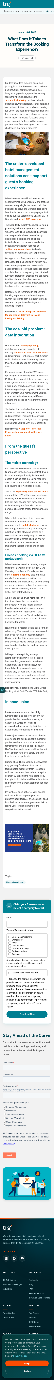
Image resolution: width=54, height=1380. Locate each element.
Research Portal (36, 1293)
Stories (7, 1306)
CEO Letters (8, 1317)
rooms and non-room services (31, 352)
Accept (27, 1363)
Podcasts (33, 1280)
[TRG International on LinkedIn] (6, 1258)
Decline (27, 1371)
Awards (32, 1317)
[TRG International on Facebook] (14, 1258)
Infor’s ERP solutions (30, 219)
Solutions (9, 1273)
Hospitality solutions (15, 882)
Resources (35, 1273)
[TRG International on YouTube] (22, 1258)
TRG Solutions (9, 1280)
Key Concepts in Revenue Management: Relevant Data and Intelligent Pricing (25, 315)
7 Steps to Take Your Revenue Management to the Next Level (23, 432)
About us (34, 1306)
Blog (31, 1284)
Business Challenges (12, 1284)
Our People (34, 1313)
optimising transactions (18, 249)
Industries (7, 1289)
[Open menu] (49, 4)
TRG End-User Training (39, 1297)
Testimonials (35, 1326)
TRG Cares (34, 1322)
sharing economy (20, 574)
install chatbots (30, 525)
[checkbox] (27, 945)
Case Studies (9, 1313)
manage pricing (29, 345)
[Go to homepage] (7, 4)
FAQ (31, 1289)
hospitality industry (15, 100)
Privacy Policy (20, 1355)
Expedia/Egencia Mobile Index (32, 491)
